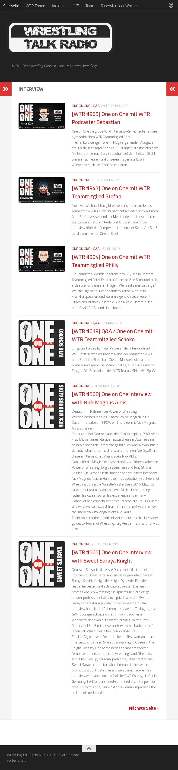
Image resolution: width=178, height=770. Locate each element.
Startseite (11, 6)
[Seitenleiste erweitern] (6, 89)
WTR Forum (35, 6)
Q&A (96, 105)
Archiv (56, 6)
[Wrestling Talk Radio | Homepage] (60, 37)
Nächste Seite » (144, 708)
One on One (81, 105)
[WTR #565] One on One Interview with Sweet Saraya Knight (112, 556)
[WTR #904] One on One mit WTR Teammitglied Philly (111, 261)
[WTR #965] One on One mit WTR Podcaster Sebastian (111, 118)
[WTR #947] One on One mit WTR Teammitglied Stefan (111, 192)
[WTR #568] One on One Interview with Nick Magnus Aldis (112, 398)
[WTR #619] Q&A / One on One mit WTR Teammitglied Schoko (112, 335)
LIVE (75, 6)
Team (90, 6)
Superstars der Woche (119, 6)
